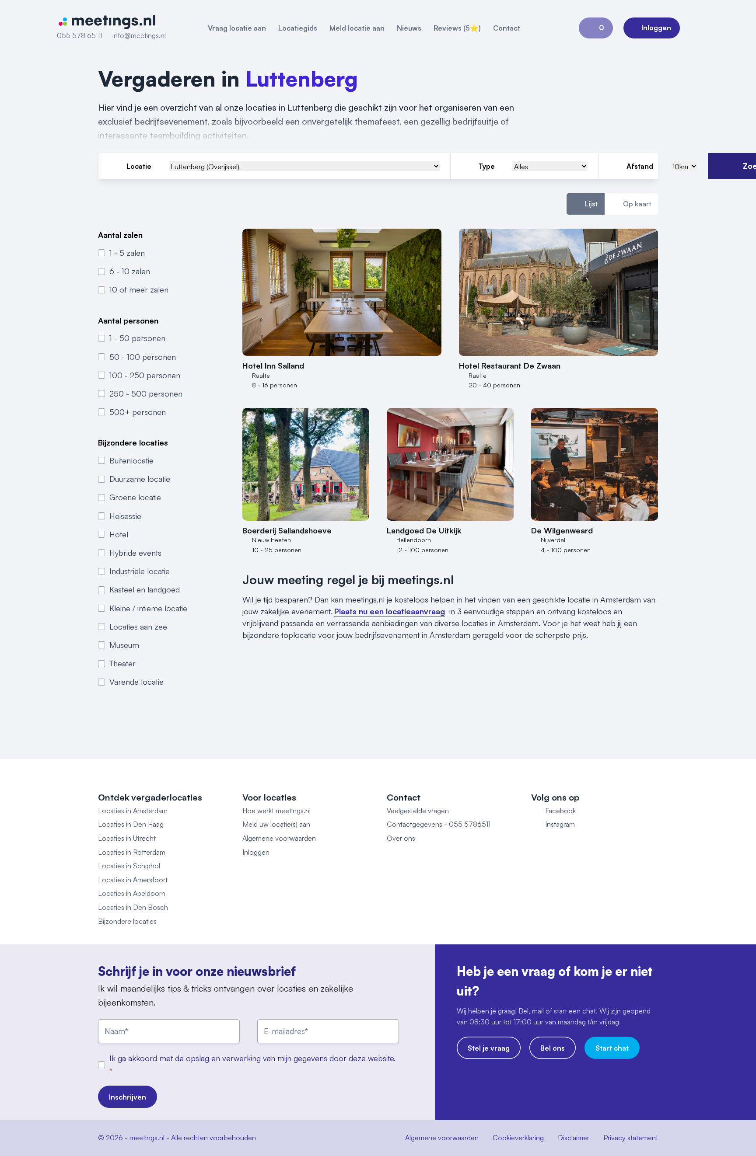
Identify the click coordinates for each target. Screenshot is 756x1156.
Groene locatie (135, 497)
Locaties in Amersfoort (133, 879)
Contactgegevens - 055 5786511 (438, 824)
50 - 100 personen (142, 357)
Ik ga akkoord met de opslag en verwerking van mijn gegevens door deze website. (252, 1058)
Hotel (118, 534)
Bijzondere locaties (127, 921)
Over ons (401, 838)
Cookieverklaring (518, 1137)
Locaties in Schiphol (129, 865)
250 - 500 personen (145, 393)
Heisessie (125, 516)
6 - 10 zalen (129, 271)
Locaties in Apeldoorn (131, 893)
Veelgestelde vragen (418, 810)
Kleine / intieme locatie (148, 608)
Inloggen (256, 852)
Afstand (639, 166)
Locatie (138, 166)
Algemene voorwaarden (279, 838)
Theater (122, 663)
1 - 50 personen (137, 338)
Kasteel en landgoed (144, 589)
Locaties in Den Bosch (133, 907)
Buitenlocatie (131, 460)
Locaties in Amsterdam (133, 810)
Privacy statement (630, 1137)
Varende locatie (136, 681)
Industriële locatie (139, 571)
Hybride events (135, 552)
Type (487, 166)
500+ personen (137, 412)
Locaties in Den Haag (131, 824)
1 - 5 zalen (127, 253)
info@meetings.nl (139, 35)
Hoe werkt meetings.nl (276, 810)
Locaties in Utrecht (127, 838)
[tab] (586, 204)
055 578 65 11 (79, 35)
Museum (124, 645)
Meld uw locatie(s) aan (276, 824)
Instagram (560, 824)
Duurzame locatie (139, 479)
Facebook (560, 810)
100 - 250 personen (144, 375)
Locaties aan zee (138, 626)
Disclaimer (573, 1137)
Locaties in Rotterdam (131, 852)
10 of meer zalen (138, 289)
